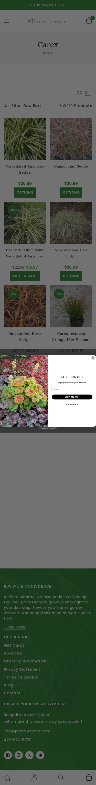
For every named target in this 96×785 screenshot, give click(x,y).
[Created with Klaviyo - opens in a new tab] (48, 428)
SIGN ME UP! (72, 397)
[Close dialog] (93, 358)
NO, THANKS (72, 404)
